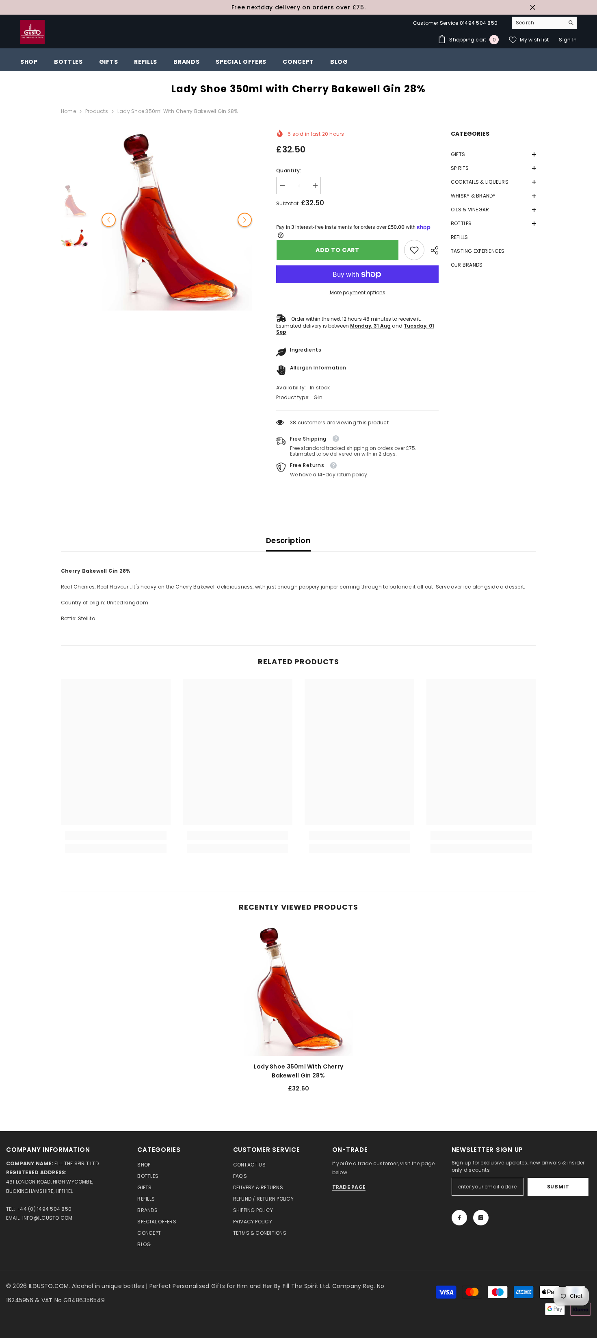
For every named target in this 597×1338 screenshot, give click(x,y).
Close (532, 7)
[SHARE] (431, 250)
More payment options (357, 292)
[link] (414, 250)
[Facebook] (459, 1217)
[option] (298, 7)
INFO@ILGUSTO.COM (47, 1217)
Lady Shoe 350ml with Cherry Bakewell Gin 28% (299, 1071)
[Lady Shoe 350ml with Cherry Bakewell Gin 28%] (298, 990)
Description (288, 540)
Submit (558, 1186)
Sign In (568, 39)
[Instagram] (481, 1217)
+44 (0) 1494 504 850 (43, 1209)
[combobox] (538, 23)
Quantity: (288, 170)
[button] (493, 154)
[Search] (544, 23)
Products (96, 111)
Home (68, 111)
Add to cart (337, 250)
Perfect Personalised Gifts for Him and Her (211, 1286)
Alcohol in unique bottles (109, 1286)
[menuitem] (493, 154)
